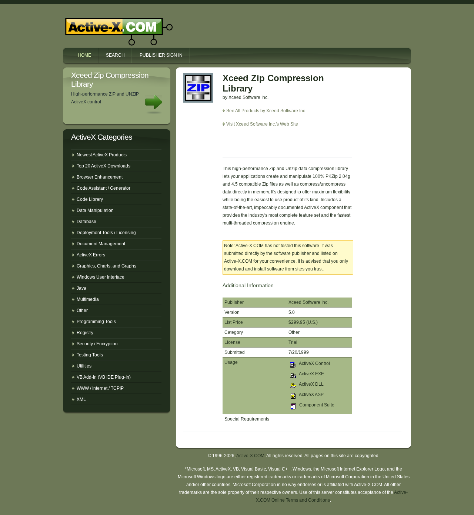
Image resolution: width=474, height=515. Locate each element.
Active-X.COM (103, 25)
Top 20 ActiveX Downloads (103, 166)
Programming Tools (96, 321)
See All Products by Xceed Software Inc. (266, 110)
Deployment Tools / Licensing (106, 232)
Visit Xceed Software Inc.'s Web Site (262, 124)
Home (84, 55)
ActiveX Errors (91, 255)
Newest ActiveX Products (102, 154)
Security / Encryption (97, 343)
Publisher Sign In (161, 55)
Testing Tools (90, 355)
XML (81, 399)
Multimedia (88, 299)
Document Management (101, 243)
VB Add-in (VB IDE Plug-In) (104, 377)
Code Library (90, 199)
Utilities (84, 366)
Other (82, 310)
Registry (85, 332)
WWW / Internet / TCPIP (100, 388)
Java (81, 288)
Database (86, 221)
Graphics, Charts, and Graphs (106, 266)
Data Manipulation (95, 210)
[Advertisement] (266, 145)
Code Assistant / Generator (103, 188)
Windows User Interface (100, 277)
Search (115, 55)
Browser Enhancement (100, 177)
